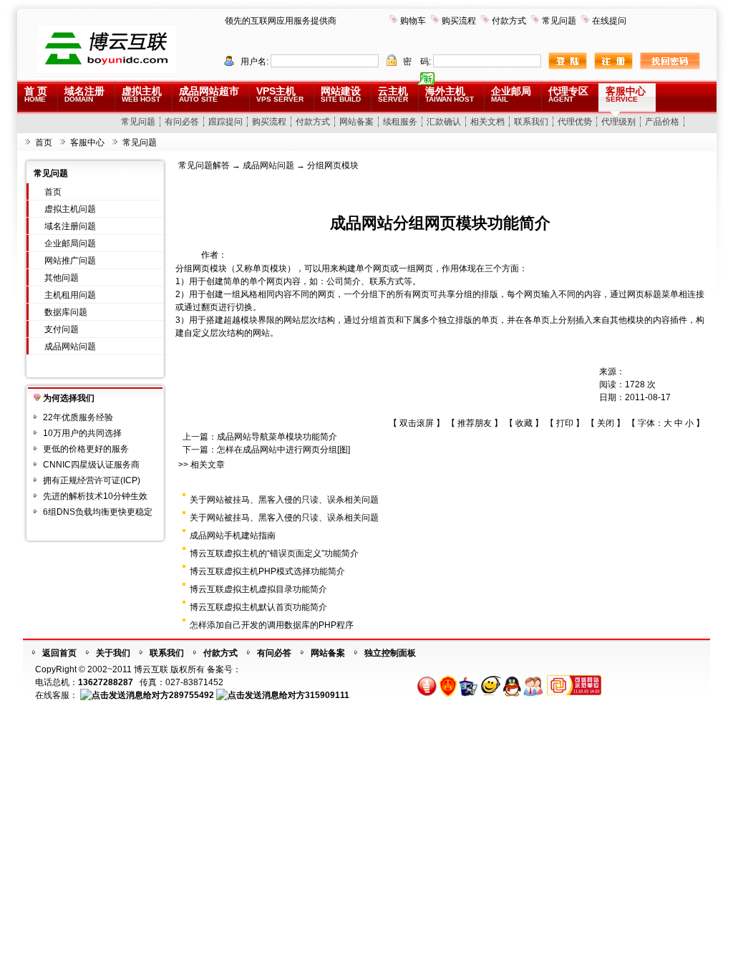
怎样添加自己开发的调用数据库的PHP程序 (272, 625)
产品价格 (662, 122)
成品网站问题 (70, 347)
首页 (43, 142)
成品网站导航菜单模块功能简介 (277, 437)
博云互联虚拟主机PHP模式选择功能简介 (267, 571)
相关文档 (487, 122)
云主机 (393, 94)
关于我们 (113, 653)
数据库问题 (65, 312)
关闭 (605, 423)
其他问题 (61, 278)
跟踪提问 (225, 122)
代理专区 (568, 94)
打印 (564, 423)
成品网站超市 (209, 94)
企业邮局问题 (70, 243)
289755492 (191, 695)
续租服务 (400, 122)
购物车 (413, 21)
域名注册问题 (70, 226)
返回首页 (59, 653)
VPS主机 (280, 94)
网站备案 (356, 122)
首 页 (35, 94)
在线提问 (609, 21)
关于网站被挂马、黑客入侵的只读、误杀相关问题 (284, 500)
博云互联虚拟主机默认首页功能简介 (258, 607)
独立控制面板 (390, 653)
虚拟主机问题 (70, 209)
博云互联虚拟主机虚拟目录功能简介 (258, 589)
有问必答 (182, 122)
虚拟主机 (142, 94)
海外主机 (449, 94)
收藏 (524, 423)
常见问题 (559, 21)
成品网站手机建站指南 (233, 536)
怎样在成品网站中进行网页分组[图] (283, 450)
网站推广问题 (70, 261)
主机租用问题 (70, 295)
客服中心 (626, 94)
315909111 (327, 695)
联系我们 (531, 122)
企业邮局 (511, 94)
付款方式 (509, 21)
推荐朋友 (474, 423)
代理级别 (618, 122)
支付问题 (61, 329)
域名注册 (84, 94)
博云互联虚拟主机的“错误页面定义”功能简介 (274, 553)
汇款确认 (444, 122)
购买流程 (459, 21)
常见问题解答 (204, 165)
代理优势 (575, 122)
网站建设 (341, 94)
